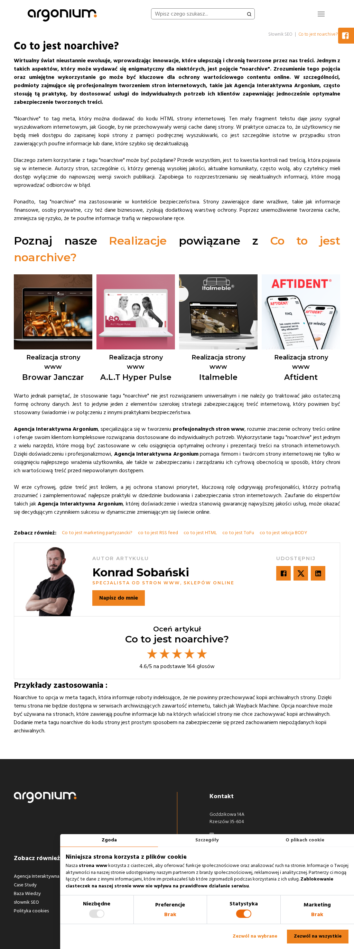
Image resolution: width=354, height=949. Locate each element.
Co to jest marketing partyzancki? (97, 532)
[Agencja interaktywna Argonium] (62, 14)
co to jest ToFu (238, 532)
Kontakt (221, 796)
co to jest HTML (200, 532)
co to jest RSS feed (158, 532)
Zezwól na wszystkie (318, 936)
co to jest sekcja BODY (283, 532)
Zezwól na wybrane (255, 936)
